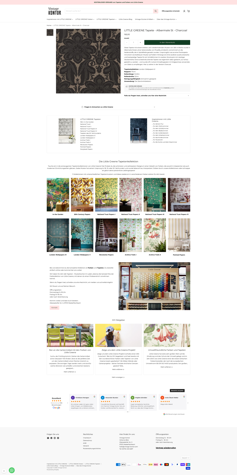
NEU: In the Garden (87, 122)
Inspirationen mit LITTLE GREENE (59, 19)
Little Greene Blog (125, 19)
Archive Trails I (85, 140)
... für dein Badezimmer (160, 131)
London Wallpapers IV (87, 135)
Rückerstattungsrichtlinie (92, 448)
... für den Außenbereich (160, 133)
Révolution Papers (86, 145)
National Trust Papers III (88, 129)
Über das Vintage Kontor (166, 19)
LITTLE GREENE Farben (84, 19)
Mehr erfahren (69, 372)
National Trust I (85, 124)
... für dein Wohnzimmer (160, 126)
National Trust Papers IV (88, 131)
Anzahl (126, 38)
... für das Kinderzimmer (160, 137)
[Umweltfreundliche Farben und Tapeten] (167, 335)
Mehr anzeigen (117, 377)
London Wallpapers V (87, 138)
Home (49, 25)
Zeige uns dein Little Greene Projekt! (118, 350)
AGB (84, 443)
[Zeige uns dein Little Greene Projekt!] (118, 335)
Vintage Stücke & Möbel (144, 19)
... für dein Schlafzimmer (160, 128)
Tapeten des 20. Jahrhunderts (90, 133)
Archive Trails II (85, 142)
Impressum (87, 438)
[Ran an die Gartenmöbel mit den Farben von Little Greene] (70, 335)
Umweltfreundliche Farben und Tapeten (167, 350)
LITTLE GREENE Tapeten (106, 19)
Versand (86, 446)
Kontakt (54, 307)
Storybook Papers (86, 149)
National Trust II (85, 126)
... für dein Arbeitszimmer (160, 135)
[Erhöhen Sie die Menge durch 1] (140, 42)
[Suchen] (155, 11)
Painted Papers (85, 147)
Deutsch (184, 458)
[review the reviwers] (94, 397)
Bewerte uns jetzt (177, 390)
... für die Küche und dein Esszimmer (164, 142)
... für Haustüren (157, 140)
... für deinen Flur (157, 124)
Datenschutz (87, 440)
